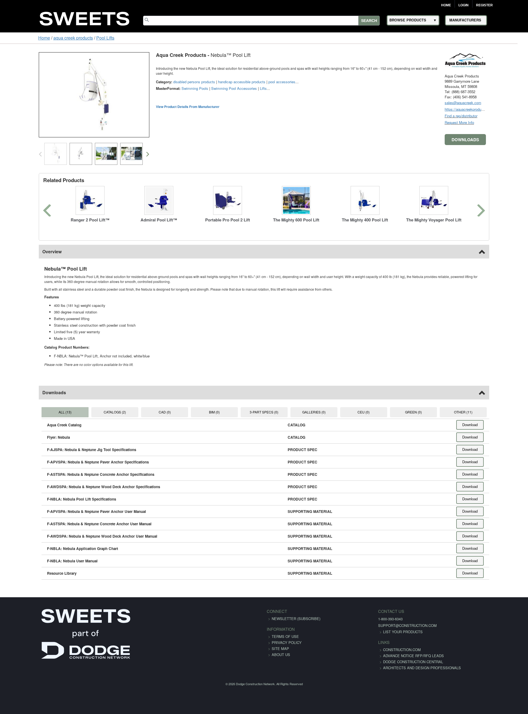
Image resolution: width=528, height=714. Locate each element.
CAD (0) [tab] (150, 412)
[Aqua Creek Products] (498, 59)
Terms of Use (285, 636)
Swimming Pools (161, 83)
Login (463, 5)
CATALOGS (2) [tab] (92, 412)
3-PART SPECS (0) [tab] (264, 412)
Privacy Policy (287, 642)
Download (503, 425)
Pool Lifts (72, 38)
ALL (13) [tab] (35, 412)
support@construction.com (366, 625)
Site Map (280, 648)
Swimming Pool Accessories (200, 83)
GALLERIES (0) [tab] (321, 412)
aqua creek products (40, 38)
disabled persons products (161, 76)
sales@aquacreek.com (496, 102)
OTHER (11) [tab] (492, 412)
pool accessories (248, 76)
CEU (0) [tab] (378, 412)
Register (484, 5)
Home (446, 5)
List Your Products (362, 631)
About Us (281, 654)
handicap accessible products (208, 76)
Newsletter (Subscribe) (296, 618)
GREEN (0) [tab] (435, 412)
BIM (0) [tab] (206, 412)
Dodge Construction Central (372, 667)
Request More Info (493, 122)
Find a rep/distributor (494, 115)
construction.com (361, 649)
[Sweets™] (84, 18)
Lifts (229, 83)
